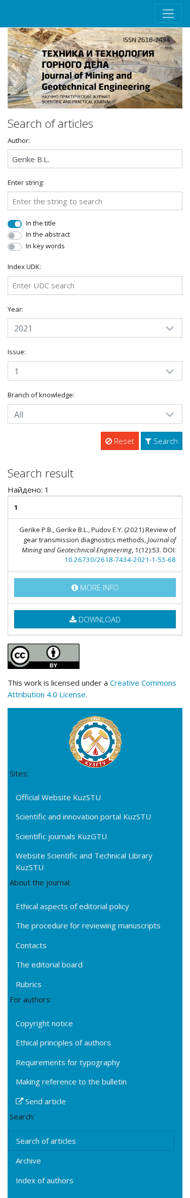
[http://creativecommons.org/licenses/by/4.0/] (44, 655)
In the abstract (48, 234)
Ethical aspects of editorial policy (72, 906)
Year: (15, 309)
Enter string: (26, 182)
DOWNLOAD (99, 619)
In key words (45, 245)
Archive (28, 1160)
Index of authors (44, 1180)
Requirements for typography (68, 1062)
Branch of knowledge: (41, 394)
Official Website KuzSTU (58, 797)
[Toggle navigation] (168, 13)
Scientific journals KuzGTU (61, 836)
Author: (19, 140)
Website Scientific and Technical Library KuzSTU (84, 861)
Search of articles (46, 1141)
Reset (123, 441)
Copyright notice (44, 1023)
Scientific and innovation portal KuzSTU (83, 816)
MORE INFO (98, 587)
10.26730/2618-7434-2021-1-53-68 (120, 559)
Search (164, 441)
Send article (44, 1101)
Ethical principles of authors (63, 1042)
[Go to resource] (95, 67)
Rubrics (29, 984)
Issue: (17, 351)
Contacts (31, 945)
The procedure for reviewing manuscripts (88, 925)
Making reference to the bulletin (71, 1081)
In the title (41, 223)
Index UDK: (24, 266)
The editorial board (49, 964)
